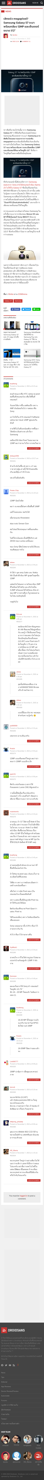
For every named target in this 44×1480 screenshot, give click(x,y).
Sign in (35, 3)
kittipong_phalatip (16, 1122)
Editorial (4, 1382)
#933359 (19, 707)
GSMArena (22, 294)
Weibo (11, 294)
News (8, 11)
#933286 (13, 860)
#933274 (13, 753)
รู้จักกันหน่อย (6, 1410)
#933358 (13, 1092)
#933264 (13, 568)
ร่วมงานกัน (5, 1414)
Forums (4, 1400)
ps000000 (13, 726)
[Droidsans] (16, 3)
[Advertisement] (22, 57)
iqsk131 (13, 774)
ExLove (19, 614)
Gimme (16, 1445)
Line (37, 309)
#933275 (13, 779)
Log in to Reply (33, 448)
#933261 (13, 461)
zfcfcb (18, 672)
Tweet (27, 309)
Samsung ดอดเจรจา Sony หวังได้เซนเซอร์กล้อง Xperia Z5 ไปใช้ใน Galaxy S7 (22, 185)
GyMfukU (13, 947)
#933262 (13, 496)
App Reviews (6, 1386)
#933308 (19, 1015)
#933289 (13, 952)
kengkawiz (27, 1445)
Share (16, 309)
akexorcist (16, 1462)
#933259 (13, 389)
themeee (13, 976)
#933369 (13, 1127)
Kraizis (12, 748)
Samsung (18, 301)
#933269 (13, 731)
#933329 (19, 1043)
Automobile (5, 1396)
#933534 (13, 1156)
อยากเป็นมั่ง (38, 1463)
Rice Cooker (38, 1446)
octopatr (5, 1445)
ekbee (12, 562)
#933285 (19, 679)
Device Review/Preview (9, 1391)
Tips (2, 1377)
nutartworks (14, 811)
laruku (15, 35)
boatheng (13, 384)
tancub (12, 1087)
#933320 (13, 1066)
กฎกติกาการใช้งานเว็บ (9, 1405)
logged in (24, 1196)
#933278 (13, 817)
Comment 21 (26, 41)
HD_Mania (14, 1150)
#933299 (13, 981)
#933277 (19, 622)
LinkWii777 (14, 1061)
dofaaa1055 (14, 456)
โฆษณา (4, 1419)
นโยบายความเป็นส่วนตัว (10, 1424)
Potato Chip (14, 490)
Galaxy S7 (8, 301)
